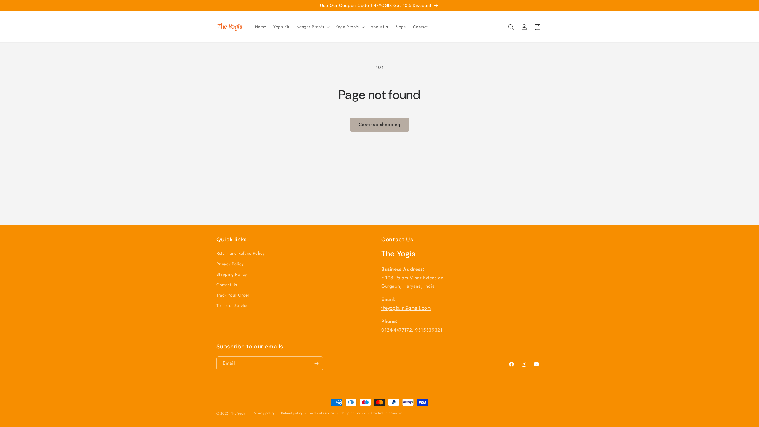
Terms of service (321, 413)
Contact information (387, 413)
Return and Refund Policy (240, 253)
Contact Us (226, 285)
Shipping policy (353, 413)
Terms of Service (232, 305)
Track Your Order (233, 295)
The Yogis (239, 413)
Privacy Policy (229, 264)
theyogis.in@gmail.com (406, 308)
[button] (312, 26)
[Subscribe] (316, 363)
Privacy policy (264, 413)
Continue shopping (380, 124)
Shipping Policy (231, 274)
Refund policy (292, 413)
